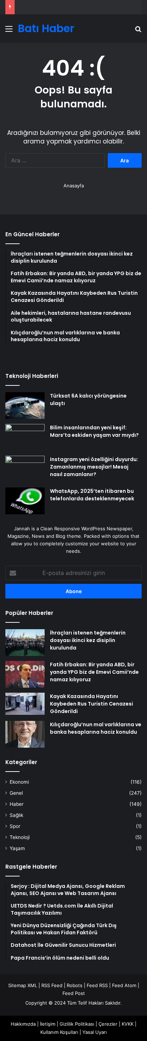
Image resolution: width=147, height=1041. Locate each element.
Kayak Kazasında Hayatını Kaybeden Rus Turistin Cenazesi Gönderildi (91, 704)
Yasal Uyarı (94, 1032)
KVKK (127, 1024)
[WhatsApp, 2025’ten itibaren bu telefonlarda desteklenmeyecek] (25, 500)
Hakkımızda (23, 1024)
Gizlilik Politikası (77, 1024)
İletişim (47, 1024)
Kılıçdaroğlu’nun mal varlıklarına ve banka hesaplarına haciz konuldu (95, 728)
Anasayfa (74, 185)
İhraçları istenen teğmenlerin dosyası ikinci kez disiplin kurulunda (88, 640)
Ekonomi (19, 782)
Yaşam (17, 848)
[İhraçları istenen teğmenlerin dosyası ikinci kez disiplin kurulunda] (25, 642)
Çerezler (107, 1024)
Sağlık (16, 815)
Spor (15, 826)
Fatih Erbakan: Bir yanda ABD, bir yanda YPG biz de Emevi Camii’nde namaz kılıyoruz (94, 672)
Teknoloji (20, 837)
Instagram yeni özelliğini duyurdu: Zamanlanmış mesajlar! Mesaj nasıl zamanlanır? (94, 467)
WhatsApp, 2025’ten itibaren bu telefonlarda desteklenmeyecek (92, 494)
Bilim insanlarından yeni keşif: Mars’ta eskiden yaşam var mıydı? (94, 431)
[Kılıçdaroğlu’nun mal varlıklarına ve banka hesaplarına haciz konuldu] (25, 734)
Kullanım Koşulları (59, 1032)
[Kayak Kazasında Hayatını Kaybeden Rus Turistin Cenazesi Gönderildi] (25, 704)
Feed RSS (97, 985)
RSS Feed (51, 985)
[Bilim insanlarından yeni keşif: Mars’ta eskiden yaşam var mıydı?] (25, 437)
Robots (74, 985)
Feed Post (73, 993)
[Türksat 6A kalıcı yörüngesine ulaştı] (25, 405)
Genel (16, 793)
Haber (17, 804)
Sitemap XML (22, 985)
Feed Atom (124, 985)
